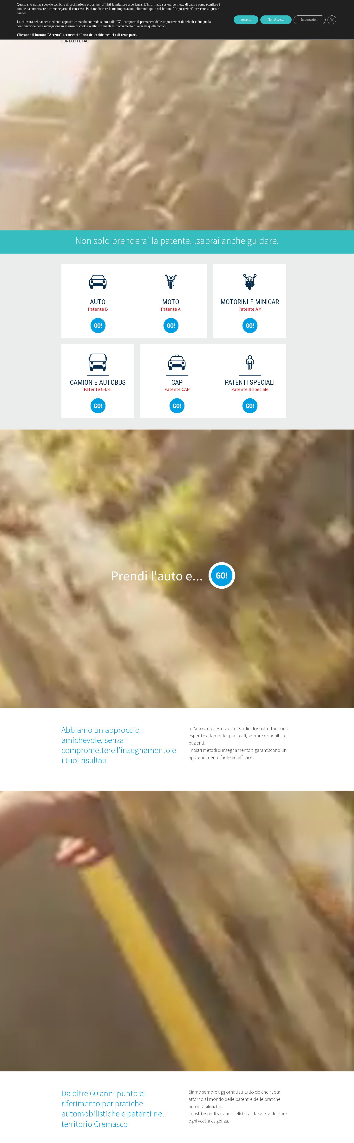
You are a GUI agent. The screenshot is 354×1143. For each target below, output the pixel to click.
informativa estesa (159, 4)
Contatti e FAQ (75, 41)
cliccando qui (145, 9)
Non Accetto (276, 19)
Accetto (246, 19)
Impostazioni (309, 19)
